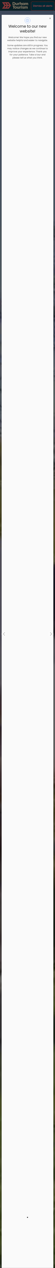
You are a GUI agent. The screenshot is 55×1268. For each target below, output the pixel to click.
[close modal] (50, 18)
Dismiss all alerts (42, 6)
